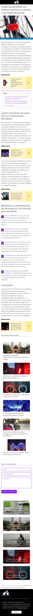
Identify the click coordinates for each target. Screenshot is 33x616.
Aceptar (16, 612)
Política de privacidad (15, 599)
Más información (22, 608)
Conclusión (9, 106)
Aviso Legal (4, 599)
